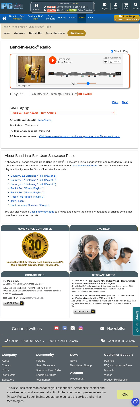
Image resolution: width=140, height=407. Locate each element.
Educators (8, 379)
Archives (19, 33)
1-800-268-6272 (64, 7)
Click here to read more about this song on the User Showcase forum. (79, 136)
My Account (77, 378)
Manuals (109, 370)
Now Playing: (19, 108)
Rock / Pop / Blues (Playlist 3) (27, 196)
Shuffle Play (121, 51)
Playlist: (17, 94)
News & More (18, 27)
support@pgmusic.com (34, 298)
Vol (73, 83)
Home (5, 27)
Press (5, 370)
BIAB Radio (76, 33)
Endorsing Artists (46, 374)
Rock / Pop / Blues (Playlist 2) (27, 192)
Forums (40, 360)
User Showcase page (42, 211)
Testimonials (43, 379)
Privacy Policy (16, 396)
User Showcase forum (84, 165)
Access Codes (17, 294)
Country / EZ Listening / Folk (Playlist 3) (33, 184)
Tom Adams (44, 119)
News (6, 33)
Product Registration (116, 379)
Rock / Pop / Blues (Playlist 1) (27, 188)
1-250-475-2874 (80, 7)
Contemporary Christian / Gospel (29, 205)
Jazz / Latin (17, 200)
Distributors (8, 374)
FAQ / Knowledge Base (118, 365)
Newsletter (35, 33)
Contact (6, 365)
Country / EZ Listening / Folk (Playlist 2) (33, 179)
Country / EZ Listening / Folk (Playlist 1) (33, 175)
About (5, 360)
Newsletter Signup (81, 365)
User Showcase (55, 33)
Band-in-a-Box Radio (40, 27)
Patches (109, 360)
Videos (108, 374)
